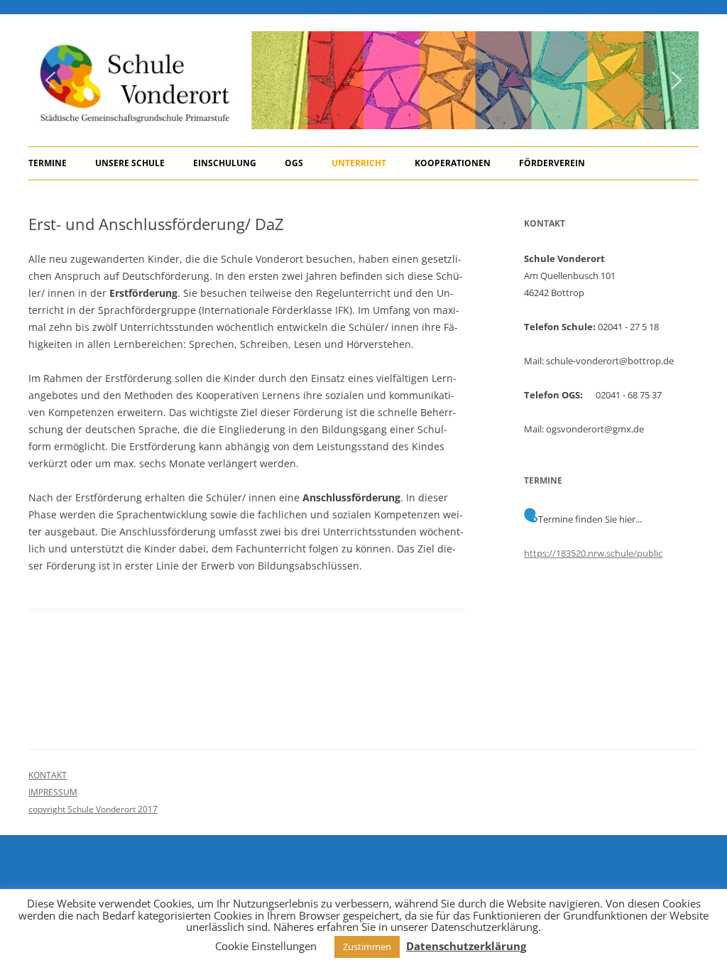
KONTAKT (47, 775)
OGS (294, 163)
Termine (47, 163)
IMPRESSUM (52, 792)
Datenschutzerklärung (466, 946)
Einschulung (224, 163)
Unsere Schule (130, 163)
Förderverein (552, 163)
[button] (50, 80)
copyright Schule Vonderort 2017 (93, 809)
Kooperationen (453, 163)
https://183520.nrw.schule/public (593, 553)
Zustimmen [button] (367, 946)
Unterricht (359, 163)
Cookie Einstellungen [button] (266, 946)
